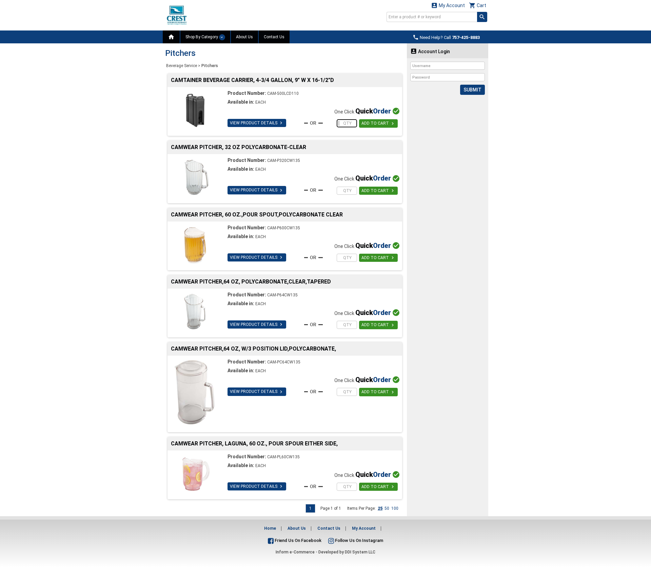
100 (394, 508)
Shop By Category (202, 37)
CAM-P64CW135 (282, 295)
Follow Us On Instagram (358, 540)
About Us (244, 37)
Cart (477, 5)
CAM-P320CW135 (283, 160)
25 (380, 508)
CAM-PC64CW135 (283, 362)
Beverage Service (181, 65)
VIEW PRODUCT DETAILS (257, 123)
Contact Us (274, 37)
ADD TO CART (378, 123)
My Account (448, 5)
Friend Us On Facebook (297, 540)
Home (270, 528)
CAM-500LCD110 (283, 93)
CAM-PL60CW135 (283, 457)
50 (386, 508)
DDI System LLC (360, 552)
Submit (472, 89)
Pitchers (209, 65)
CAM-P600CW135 (283, 228)
